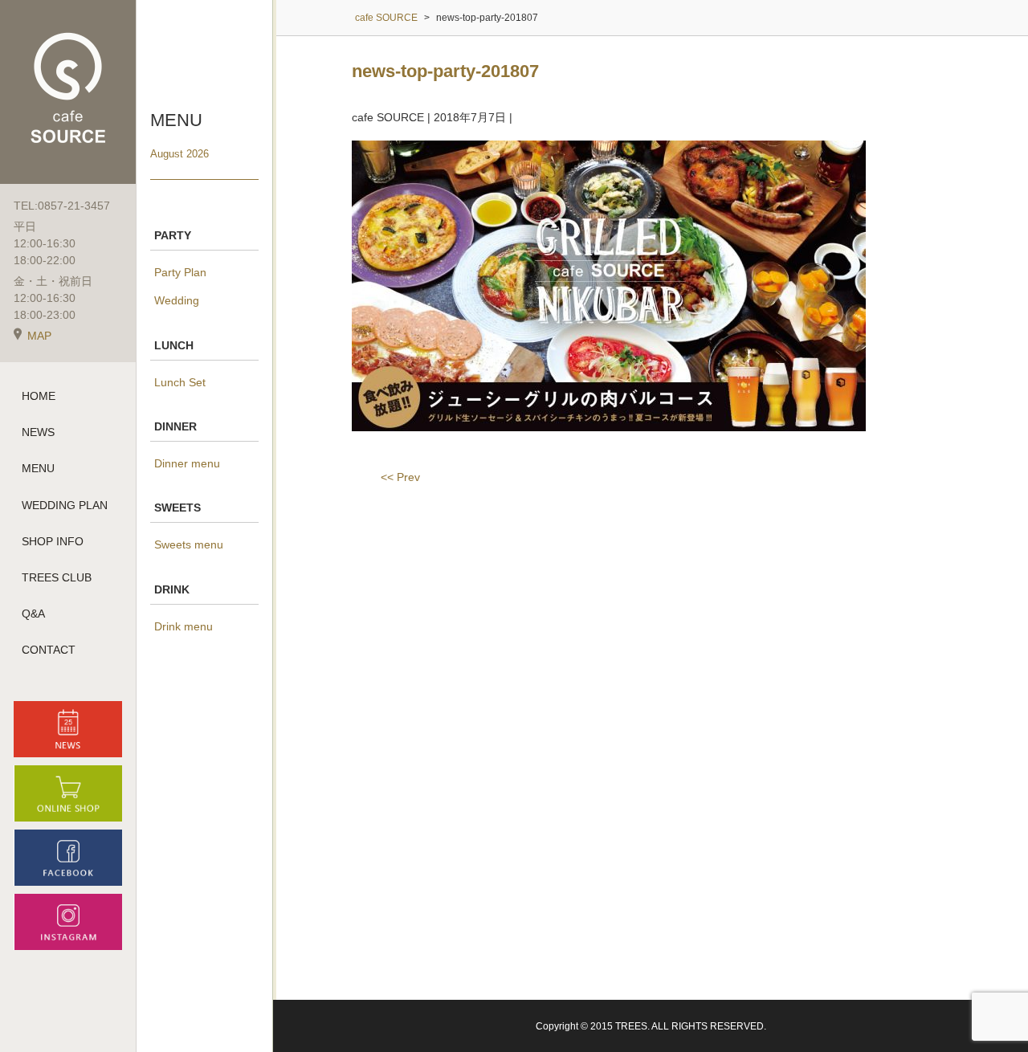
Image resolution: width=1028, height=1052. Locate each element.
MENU (38, 468)
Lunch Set (180, 382)
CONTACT (48, 649)
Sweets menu (188, 544)
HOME (38, 395)
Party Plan (180, 272)
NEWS (38, 432)
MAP (39, 335)
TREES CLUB (57, 577)
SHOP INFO (53, 541)
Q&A (33, 613)
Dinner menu (187, 463)
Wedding (176, 300)
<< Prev (400, 477)
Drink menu (183, 626)
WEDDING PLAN (65, 505)
